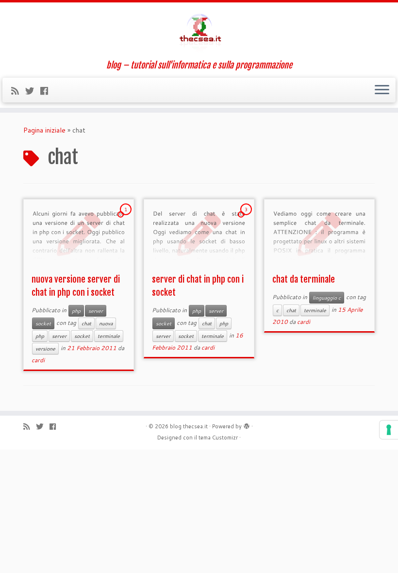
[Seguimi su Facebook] (47, 90)
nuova (106, 323)
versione (45, 348)
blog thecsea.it (189, 426)
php (76, 310)
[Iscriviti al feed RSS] (18, 90)
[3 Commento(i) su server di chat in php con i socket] (247, 218)
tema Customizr (218, 437)
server (95, 310)
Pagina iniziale (44, 130)
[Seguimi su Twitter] (32, 90)
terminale (109, 336)
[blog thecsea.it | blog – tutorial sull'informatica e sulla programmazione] (199, 31)
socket (43, 323)
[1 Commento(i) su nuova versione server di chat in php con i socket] (127, 218)
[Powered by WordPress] (246, 424)
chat (86, 323)
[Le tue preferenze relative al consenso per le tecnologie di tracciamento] (389, 430)
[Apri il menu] (382, 90)
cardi (38, 360)
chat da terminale (303, 279)
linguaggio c (327, 297)
